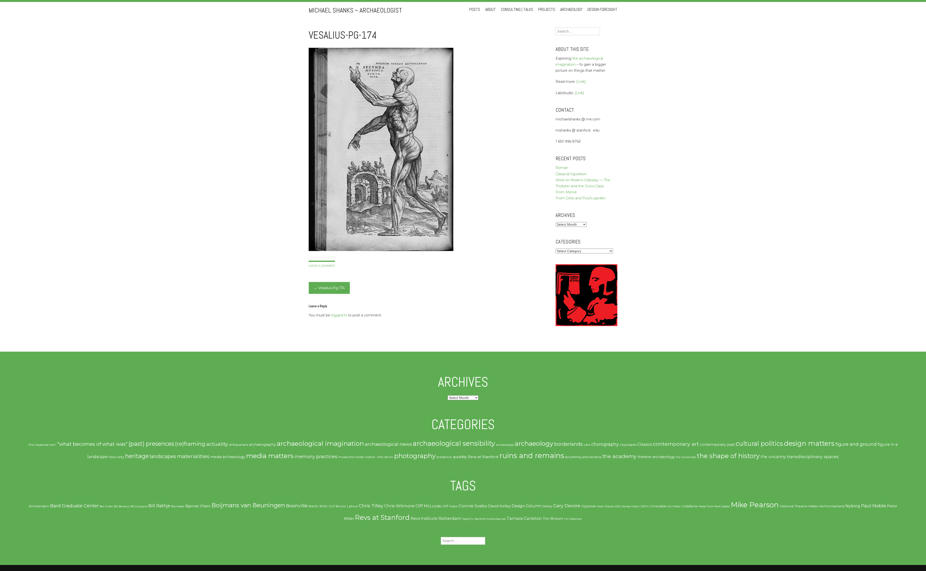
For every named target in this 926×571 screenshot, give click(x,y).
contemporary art (676, 444)
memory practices (315, 456)
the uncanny (773, 456)
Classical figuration (571, 174)
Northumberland (831, 506)
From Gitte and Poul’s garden (581, 198)
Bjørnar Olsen (198, 506)
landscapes (163, 456)
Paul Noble (873, 505)
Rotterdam (450, 518)
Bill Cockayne (139, 506)
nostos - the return (379, 457)
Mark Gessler (722, 506)
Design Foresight (602, 9)
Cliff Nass (450, 506)
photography (415, 456)
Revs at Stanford (483, 456)
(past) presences (151, 443)
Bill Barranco (122, 506)
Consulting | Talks (517, 9)
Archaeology (571, 9)
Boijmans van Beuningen (248, 505)
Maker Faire (705, 506)
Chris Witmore (399, 505)
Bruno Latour (346, 506)
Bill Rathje (159, 505)
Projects (546, 9)
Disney (547, 506)
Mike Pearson (755, 505)
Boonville (297, 505)
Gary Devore (566, 505)
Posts (474, 9)
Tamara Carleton (524, 518)
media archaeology (227, 457)
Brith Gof (326, 506)
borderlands (568, 444)
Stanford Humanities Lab (490, 519)
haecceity (116, 457)
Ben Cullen (106, 506)
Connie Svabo (473, 505)
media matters (269, 456)
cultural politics (759, 443)
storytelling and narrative (583, 457)
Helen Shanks (605, 506)
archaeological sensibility (454, 443)
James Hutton (631, 506)
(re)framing (190, 444)
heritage (137, 456)
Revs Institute (424, 518)
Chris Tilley (371, 505)
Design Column (527, 506)
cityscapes (628, 444)
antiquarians (238, 444)
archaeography (262, 444)
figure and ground (856, 444)
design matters (809, 443)
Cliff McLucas (428, 506)
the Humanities (686, 457)
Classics (644, 444)
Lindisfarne (689, 506)
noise (359, 457)
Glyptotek (588, 506)
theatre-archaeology (656, 457)
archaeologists (505, 444)
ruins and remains (531, 455)
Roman (562, 168)
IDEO (618, 506)
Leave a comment (322, 265)
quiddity (460, 456)
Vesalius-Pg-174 (329, 288)
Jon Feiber (674, 506)
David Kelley (499, 506)
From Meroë (566, 192)
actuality (217, 444)
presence (444, 457)
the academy (619, 456)
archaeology (534, 443)
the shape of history (728, 456)
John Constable (653, 506)
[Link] (581, 81)
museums (346, 457)
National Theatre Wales (799, 506)
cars (587, 444)
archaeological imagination (320, 443)
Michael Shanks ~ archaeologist (355, 10)
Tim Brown (553, 518)
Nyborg (852, 506)
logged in (339, 315)
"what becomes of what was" (92, 444)
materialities (193, 456)
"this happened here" (42, 444)
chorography (605, 444)
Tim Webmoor (573, 519)
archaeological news (388, 444)
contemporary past (717, 444)
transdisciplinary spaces (813, 456)
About (490, 9)
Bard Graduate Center (74, 505)
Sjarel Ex (468, 519)
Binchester (177, 506)
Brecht (313, 506)
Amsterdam (39, 506)
